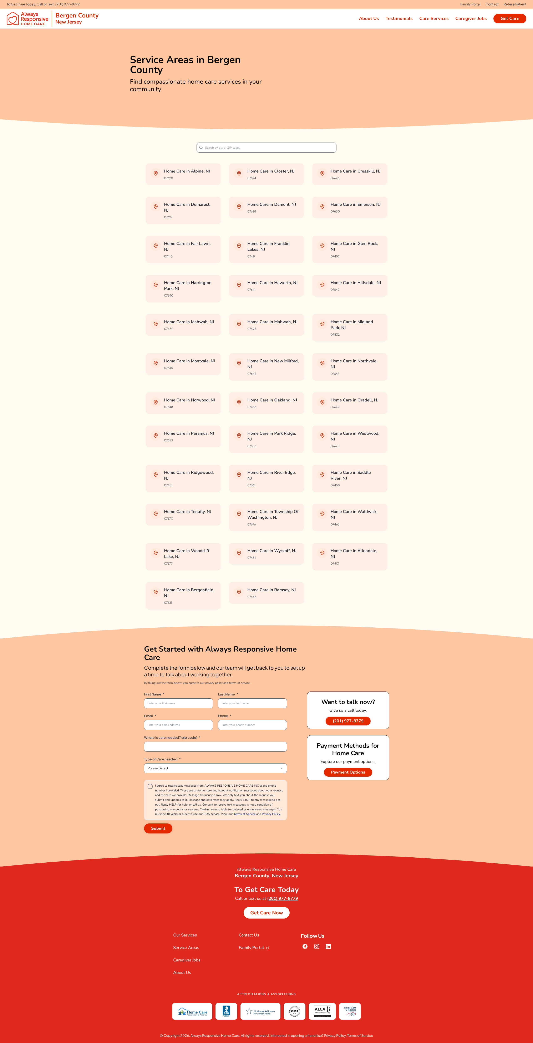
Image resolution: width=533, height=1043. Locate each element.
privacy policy (214, 683)
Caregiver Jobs (186, 960)
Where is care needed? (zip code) (172, 737)
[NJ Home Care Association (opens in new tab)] (350, 1011)
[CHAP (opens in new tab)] (294, 1011)
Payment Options (348, 772)
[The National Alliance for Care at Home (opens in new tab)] (260, 1011)
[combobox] (215, 768)
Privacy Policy (271, 814)
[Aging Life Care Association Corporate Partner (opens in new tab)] (322, 1011)
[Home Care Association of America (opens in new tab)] (192, 1011)
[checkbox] (150, 786)
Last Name (228, 694)
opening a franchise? (307, 1035)
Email (150, 716)
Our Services (185, 935)
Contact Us (249, 935)
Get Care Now (266, 912)
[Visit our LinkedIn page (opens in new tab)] (328, 946)
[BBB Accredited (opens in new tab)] (226, 1011)
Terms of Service (244, 814)
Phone (224, 716)
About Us (182, 972)
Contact (492, 4)
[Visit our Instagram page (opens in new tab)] (317, 946)
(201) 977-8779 (67, 4)
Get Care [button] (510, 18)
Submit (158, 828)
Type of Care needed (162, 759)
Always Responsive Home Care (215, 1035)
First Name (154, 694)
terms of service (239, 683)
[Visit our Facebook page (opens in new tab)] (305, 946)
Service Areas (186, 947)
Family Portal (470, 4)
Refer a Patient (515, 4)
